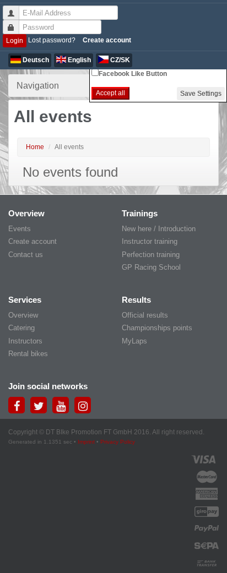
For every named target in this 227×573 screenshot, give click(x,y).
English (78, 60)
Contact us (25, 254)
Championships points (157, 328)
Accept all (110, 93)
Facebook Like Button (133, 74)
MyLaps (134, 341)
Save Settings (200, 93)
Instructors (25, 341)
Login (14, 41)
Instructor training (149, 241)
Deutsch (35, 60)
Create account (107, 40)
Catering (21, 328)
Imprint (86, 442)
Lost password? (51, 40)
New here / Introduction (159, 229)
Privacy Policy (117, 442)
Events (19, 229)
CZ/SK (119, 60)
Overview (23, 315)
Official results (145, 315)
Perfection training (151, 254)
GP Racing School (151, 267)
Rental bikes (28, 354)
